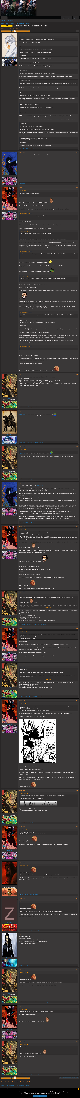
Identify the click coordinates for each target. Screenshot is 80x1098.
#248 (77, 526)
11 (10, 30)
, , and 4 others (32, 407)
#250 (77, 628)
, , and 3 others (32, 442)
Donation (11, 18)
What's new (20, 18)
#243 (77, 187)
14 (17, 30)
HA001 (9, 398)
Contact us (54, 1089)
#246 (77, 446)
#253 (77, 790)
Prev (3, 30)
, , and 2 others (32, 479)
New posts (3, 20)
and (27, 148)
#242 (77, 152)
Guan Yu (9, 434)
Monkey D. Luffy (9, 57)
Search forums (10, 20)
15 (20, 30)
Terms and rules (62, 1089)
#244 (77, 374)
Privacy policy (70, 1089)
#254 (77, 826)
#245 (77, 411)
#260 (77, 1041)
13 (15, 30)
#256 (77, 898)
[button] (14, 17)
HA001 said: (23, 529)
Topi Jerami (9, 958)
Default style (5, 1089)
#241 (77, 34)
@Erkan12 (22, 415)
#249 (77, 592)
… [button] (22, 30)
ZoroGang (9, 922)
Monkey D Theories (6, 28)
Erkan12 (9, 211)
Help (75, 1089)
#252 (77, 700)
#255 (77, 862)
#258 (77, 969)
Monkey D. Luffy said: (25, 190)
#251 (77, 664)
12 (12, 30)
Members (28, 18)
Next (28, 30)
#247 (77, 483)
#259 (77, 1006)
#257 (77, 934)
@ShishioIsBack (56, 119)
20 (24, 30)
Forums (4, 18)
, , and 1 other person (33, 624)
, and (30, 930)
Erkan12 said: (23, 37)
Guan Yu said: (23, 449)
